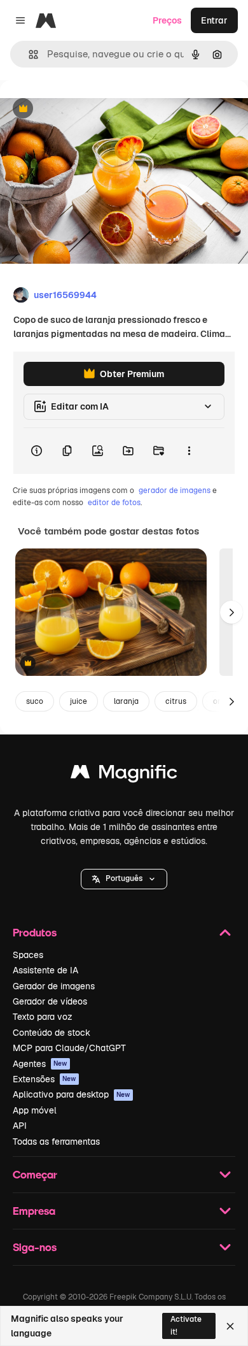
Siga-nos (35, 1247)
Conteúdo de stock (51, 1032)
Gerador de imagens (54, 986)
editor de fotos (114, 503)
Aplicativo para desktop (71, 1094)
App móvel (35, 1110)
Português (124, 878)
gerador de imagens (174, 490)
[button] (124, 879)
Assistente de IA (45, 970)
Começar (35, 1174)
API (20, 1125)
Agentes (40, 1064)
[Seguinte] (231, 612)
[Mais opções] (189, 451)
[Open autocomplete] (28, 54)
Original (81, 109)
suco (34, 701)
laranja (126, 701)
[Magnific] (124, 775)
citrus (175, 701)
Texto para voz (42, 1016)
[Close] (230, 1326)
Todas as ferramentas (56, 1141)
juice (78, 701)
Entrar (214, 20)
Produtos (35, 932)
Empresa (34, 1210)
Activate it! (186, 1325)
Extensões (44, 1079)
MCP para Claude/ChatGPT (69, 1048)
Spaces (28, 955)
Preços (167, 20)
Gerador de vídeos (50, 1001)
